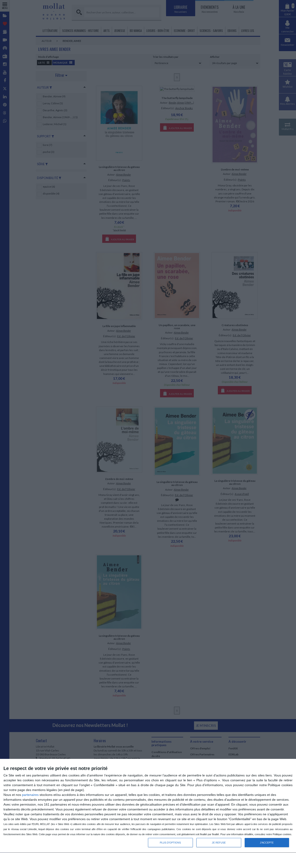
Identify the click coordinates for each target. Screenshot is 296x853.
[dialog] (148, 806)
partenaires (30, 794)
